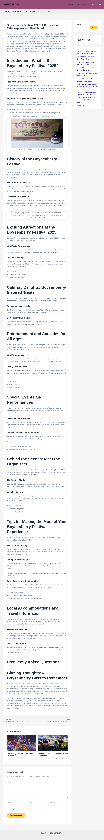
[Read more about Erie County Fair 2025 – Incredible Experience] (21, 743)
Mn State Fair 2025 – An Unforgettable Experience (53, 754)
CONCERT (50, 11)
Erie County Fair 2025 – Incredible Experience (20, 754)
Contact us (85, 4)
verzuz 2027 (81, 105)
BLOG (25, 11)
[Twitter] (100, 4)
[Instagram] (93, 4)
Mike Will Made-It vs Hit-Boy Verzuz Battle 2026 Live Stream (86, 100)
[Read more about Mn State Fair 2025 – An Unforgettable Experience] (53, 743)
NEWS (32, 11)
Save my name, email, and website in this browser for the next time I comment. (30, 809)
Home (7, 11)
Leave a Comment (12, 758)
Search (79, 24)
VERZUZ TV (11, 4)
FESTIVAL (41, 11)
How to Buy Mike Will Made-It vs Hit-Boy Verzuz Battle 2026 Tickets (87, 87)
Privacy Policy (74, 4)
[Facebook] (96, 4)
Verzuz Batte (16, 11)
